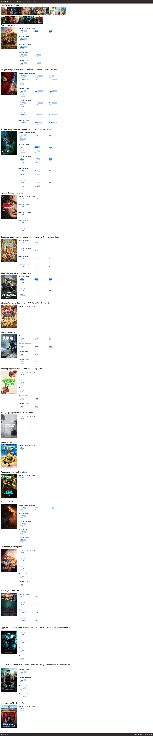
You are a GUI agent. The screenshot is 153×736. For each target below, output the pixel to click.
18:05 (50, 279)
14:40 (50, 75)
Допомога (36, 1)
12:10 (22, 91)
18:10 (36, 31)
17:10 (50, 507)
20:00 (50, 31)
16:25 (22, 79)
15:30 (22, 199)
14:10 (36, 243)
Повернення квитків (137, 734)
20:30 (22, 139)
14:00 (22, 709)
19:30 (36, 199)
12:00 (22, 243)
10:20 (22, 398)
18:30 (50, 338)
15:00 (36, 147)
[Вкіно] (5, 1)
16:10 (36, 279)
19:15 (50, 79)
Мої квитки (19, 1)
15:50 (50, 147)
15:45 (36, 135)
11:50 (22, 75)
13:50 (22, 279)
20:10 (22, 207)
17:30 (36, 79)
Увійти (28, 1)
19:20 (22, 95)
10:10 (22, 576)
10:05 (22, 354)
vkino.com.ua (5, 734)
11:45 (22, 31)
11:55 (22, 418)
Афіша (11, 1)
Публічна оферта (148, 734)
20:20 (22, 83)
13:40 (22, 147)
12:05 (22, 309)
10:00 (22, 55)
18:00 (50, 135)
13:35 (36, 75)
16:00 (36, 338)
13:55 (22, 560)
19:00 (22, 672)
